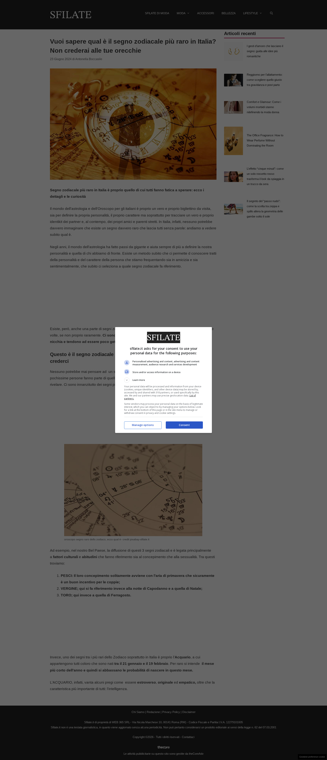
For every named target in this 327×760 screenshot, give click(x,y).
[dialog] (163, 380)
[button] (163, 380)
